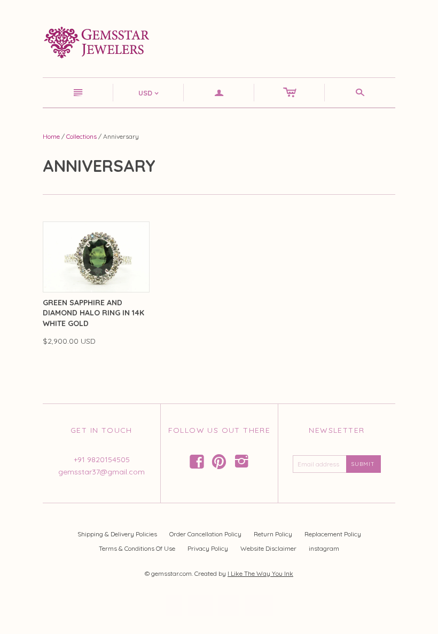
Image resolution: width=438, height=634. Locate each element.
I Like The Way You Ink (260, 573)
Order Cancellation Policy (205, 534)
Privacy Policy (207, 548)
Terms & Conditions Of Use (137, 548)
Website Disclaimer (268, 548)
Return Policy (273, 534)
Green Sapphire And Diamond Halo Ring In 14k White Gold (93, 313)
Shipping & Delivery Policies (117, 534)
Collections (81, 136)
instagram (324, 548)
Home (51, 136)
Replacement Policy (332, 534)
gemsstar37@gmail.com (101, 472)
